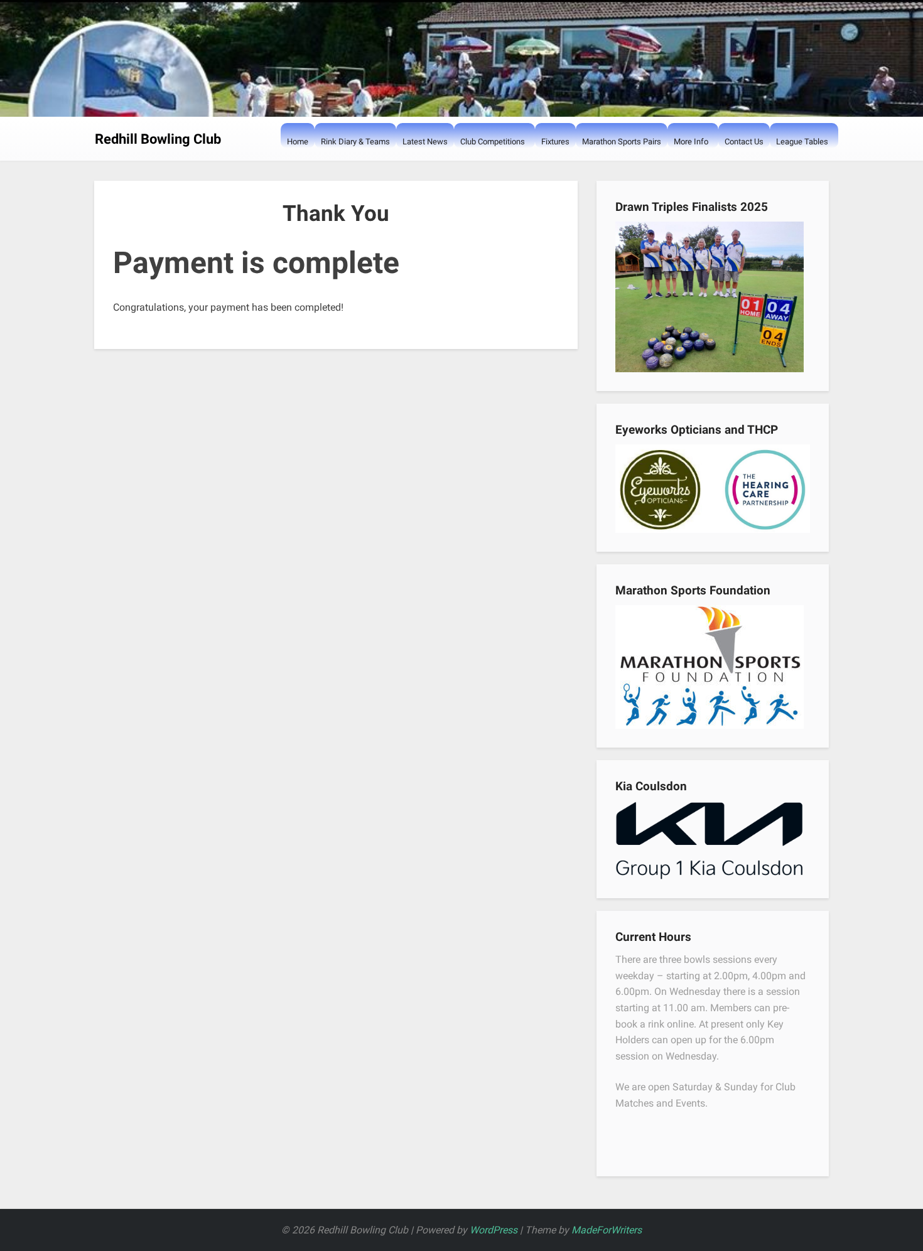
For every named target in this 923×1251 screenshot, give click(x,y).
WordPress (493, 1230)
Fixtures (555, 141)
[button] (466, 166)
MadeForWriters (606, 1230)
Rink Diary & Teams (355, 141)
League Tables (802, 141)
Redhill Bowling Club (158, 139)
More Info (691, 141)
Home (297, 141)
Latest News (425, 141)
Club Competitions (492, 141)
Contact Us (744, 141)
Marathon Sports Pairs (621, 141)
